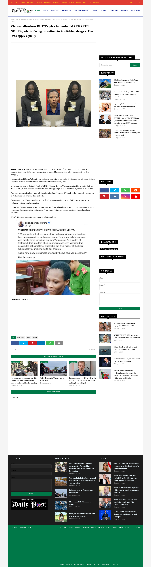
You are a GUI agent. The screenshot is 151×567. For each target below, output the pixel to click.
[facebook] (127, 2)
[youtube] (135, 196)
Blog (84, 2)
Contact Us (114, 564)
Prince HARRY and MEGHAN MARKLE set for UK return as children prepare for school (125, 478)
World (17, 19)
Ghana (78, 2)
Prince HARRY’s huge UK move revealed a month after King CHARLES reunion (125, 502)
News (28, 337)
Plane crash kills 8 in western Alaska (80, 503)
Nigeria (64, 2)
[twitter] (131, 2)
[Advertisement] (53, 61)
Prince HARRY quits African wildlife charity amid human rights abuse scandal (127, 132)
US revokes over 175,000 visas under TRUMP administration (127, 359)
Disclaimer (105, 564)
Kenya (71, 2)
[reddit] (135, 190)
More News (20, 337)
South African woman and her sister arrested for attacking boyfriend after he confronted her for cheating (24, 380)
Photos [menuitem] (124, 10)
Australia (38, 2)
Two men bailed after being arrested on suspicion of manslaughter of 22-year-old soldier (82, 480)
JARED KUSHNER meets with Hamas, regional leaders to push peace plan (125, 514)
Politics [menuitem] (55, 10)
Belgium (30, 2)
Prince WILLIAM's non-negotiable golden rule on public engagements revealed (126, 490)
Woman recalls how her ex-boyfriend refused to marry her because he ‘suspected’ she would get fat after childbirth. (126, 374)
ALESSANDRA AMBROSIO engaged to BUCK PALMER (124, 324)
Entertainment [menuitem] (81, 10)
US (12, 2)
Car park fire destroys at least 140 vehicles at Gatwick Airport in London (126, 94)
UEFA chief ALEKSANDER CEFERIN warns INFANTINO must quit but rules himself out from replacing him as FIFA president (127, 119)
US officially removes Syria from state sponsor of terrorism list (126, 81)
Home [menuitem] (37, 10)
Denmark (47, 2)
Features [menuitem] (114, 10)
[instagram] (135, 2)
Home (12, 19)
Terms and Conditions (93, 564)
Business (96, 2)
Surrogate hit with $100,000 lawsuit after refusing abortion (82, 514)
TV (90, 2)
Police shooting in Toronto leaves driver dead (52, 379)
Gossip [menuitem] (95, 10)
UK (16, 2)
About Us (69, 564)
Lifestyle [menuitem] (135, 10)
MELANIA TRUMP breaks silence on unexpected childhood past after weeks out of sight (127, 466)
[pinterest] (139, 2)
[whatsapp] (125, 190)
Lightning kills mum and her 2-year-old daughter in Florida (125, 105)
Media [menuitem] (104, 10)
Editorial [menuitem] (66, 10)
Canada (22, 2)
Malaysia (56, 2)
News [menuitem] (45, 10)
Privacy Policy (79, 564)
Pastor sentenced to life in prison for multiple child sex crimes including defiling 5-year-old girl (82, 380)
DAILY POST (27, 527)
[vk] (114, 196)
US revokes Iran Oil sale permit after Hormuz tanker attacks (125, 348)
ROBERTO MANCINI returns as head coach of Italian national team (127, 336)
